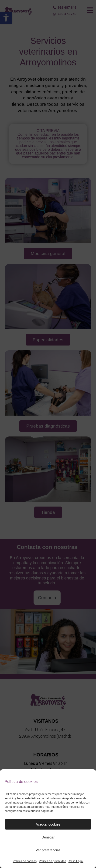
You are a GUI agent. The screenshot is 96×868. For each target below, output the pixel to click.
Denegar (48, 837)
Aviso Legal (76, 861)
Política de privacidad (52, 861)
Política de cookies (25, 861)
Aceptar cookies (48, 824)
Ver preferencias (48, 850)
